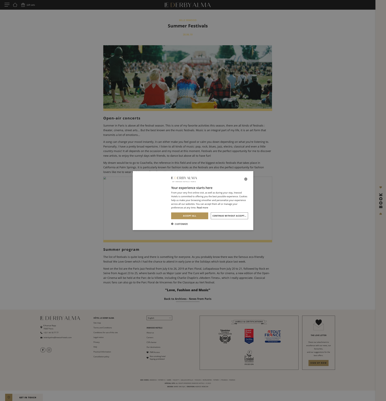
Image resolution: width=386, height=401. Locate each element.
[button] (179, 223)
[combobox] (245, 179)
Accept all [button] (189, 215)
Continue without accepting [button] (230, 215)
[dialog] (193, 200)
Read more (202, 207)
